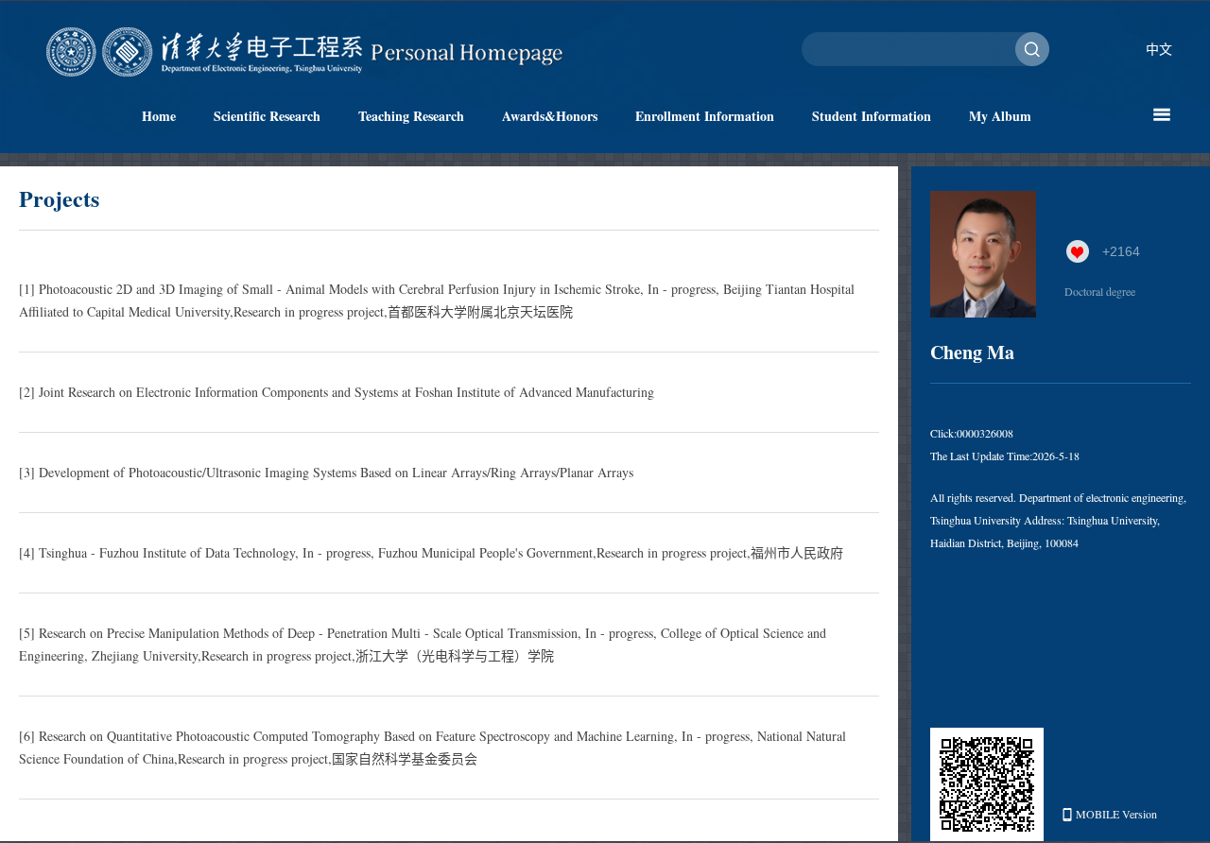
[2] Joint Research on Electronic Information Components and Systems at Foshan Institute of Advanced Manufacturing (336, 392)
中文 (1159, 49)
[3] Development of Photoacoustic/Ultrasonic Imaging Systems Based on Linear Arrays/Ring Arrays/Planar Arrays (326, 472)
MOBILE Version (1116, 813)
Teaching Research (411, 116)
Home (159, 116)
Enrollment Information (704, 116)
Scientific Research (267, 116)
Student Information (871, 116)
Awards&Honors (549, 116)
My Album (1000, 116)
